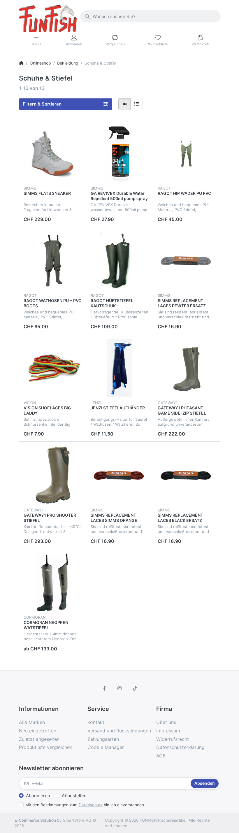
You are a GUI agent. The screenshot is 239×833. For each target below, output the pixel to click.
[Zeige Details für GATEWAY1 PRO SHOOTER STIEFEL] (52, 475)
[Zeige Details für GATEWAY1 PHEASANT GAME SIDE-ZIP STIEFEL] (186, 368)
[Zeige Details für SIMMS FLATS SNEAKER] (52, 153)
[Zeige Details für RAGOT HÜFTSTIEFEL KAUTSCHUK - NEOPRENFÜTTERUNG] (119, 260)
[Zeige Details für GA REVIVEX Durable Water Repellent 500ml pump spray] (119, 153)
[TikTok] (134, 688)
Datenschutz (91, 804)
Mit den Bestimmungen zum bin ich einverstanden (84, 804)
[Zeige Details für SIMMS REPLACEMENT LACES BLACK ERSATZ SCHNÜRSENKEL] (186, 475)
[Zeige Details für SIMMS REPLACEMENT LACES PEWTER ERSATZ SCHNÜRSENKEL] (186, 260)
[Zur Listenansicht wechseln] (136, 104)
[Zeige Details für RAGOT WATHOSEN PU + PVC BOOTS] (52, 260)
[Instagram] (119, 688)
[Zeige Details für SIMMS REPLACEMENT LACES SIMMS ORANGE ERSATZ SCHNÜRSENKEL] (119, 475)
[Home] (21, 63)
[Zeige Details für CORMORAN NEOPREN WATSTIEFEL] (52, 582)
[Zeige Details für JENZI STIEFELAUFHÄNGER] (119, 368)
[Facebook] (104, 688)
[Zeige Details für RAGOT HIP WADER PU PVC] (186, 153)
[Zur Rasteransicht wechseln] (124, 104)
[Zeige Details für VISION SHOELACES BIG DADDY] (52, 368)
